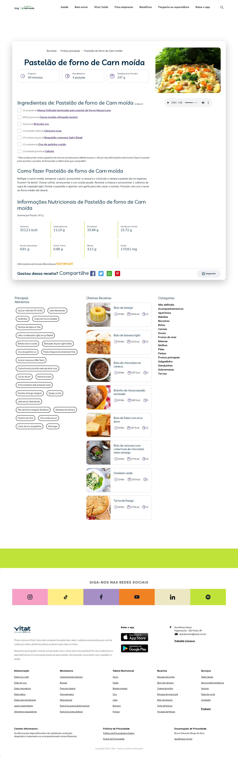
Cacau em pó (24, 376)
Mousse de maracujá (167, 694)
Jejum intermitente (23, 705)
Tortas (162, 373)
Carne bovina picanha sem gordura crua (37, 368)
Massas (163, 341)
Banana (117, 705)
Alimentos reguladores (25, 711)
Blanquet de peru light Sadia (58, 343)
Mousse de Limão (166, 676)
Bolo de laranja (164, 699)
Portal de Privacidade (113, 738)
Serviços (206, 670)
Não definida (166, 304)
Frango (116, 711)
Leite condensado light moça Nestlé (35, 335)
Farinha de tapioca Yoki (29, 327)
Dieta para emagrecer (25, 699)
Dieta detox (20, 694)
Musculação (66, 699)
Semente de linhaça (65, 409)
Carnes (162, 329)
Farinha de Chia (25, 418)
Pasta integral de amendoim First (59, 352)
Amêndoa (22, 318)
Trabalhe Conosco (184, 640)
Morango (52, 426)
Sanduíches (165, 365)
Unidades (205, 699)
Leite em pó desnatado (29, 401)
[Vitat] (25, 7)
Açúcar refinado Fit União (30, 310)
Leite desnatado (57, 310)
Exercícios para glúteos (71, 711)
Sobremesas (166, 369)
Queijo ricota (55, 393)
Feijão (116, 682)
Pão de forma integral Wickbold (33, 409)
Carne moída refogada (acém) (59, 117)
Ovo (115, 694)
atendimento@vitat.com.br (192, 634)
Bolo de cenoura (165, 682)
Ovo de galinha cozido (52, 144)
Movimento (66, 670)
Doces (162, 333)
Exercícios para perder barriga (75, 705)
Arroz (115, 676)
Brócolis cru (41, 123)
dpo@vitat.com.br (183, 738)
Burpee (63, 682)
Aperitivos (164, 312)
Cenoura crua (52, 130)
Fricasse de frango (166, 711)
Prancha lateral (67, 688)
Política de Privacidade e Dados (118, 733)
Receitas (52, 50)
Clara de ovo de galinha (29, 426)
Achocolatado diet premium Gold (34, 385)
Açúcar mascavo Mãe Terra (31, 360)
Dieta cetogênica (22, 688)
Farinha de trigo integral (30, 393)
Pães (161, 349)
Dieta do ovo (20, 682)
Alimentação (21, 670)
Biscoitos (164, 320)
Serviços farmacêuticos (212, 682)
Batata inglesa (120, 688)
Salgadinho (165, 361)
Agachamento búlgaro (71, 676)
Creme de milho (165, 688)
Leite (115, 699)
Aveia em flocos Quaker (45, 318)
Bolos (161, 325)
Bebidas (163, 316)
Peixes (162, 353)
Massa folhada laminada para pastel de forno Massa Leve (74, 110)
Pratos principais (70, 50)
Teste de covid (208, 694)
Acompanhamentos (170, 308)
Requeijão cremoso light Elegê (63, 137)
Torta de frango (164, 705)
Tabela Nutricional (123, 670)
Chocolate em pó (48, 418)
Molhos (162, 345)
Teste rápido (207, 676)
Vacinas (205, 688)
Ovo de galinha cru (27, 352)
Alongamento (67, 694)
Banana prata (44, 376)
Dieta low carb (21, 676)
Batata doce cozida (27, 343)
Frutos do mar (167, 337)
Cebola (49, 151)
